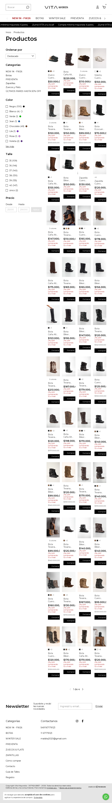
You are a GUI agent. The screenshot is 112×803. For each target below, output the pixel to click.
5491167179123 (48, 727)
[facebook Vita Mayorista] (82, 721)
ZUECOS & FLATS (99, 18)
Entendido (38, 797)
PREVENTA (77, 18)
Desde (9, 204)
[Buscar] (27, 7)
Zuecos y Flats (13, 87)
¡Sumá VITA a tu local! (33, 24)
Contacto (10, 766)
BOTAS (40, 18)
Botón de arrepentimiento (70, 788)
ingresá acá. (52, 788)
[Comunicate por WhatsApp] (106, 797)
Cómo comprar (13, 760)
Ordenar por (14, 49)
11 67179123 (46, 733)
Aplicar (36, 209)
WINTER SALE (57, 18)
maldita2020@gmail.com (53, 738)
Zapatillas (10, 83)
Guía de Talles (13, 772)
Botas (9, 75)
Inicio (8, 32)
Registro (10, 777)
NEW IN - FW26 (21, 18)
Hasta (21, 204)
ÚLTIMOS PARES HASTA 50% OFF (23, 91)
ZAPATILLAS (12, 755)
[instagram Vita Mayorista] (77, 721)
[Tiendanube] (97, 787)
